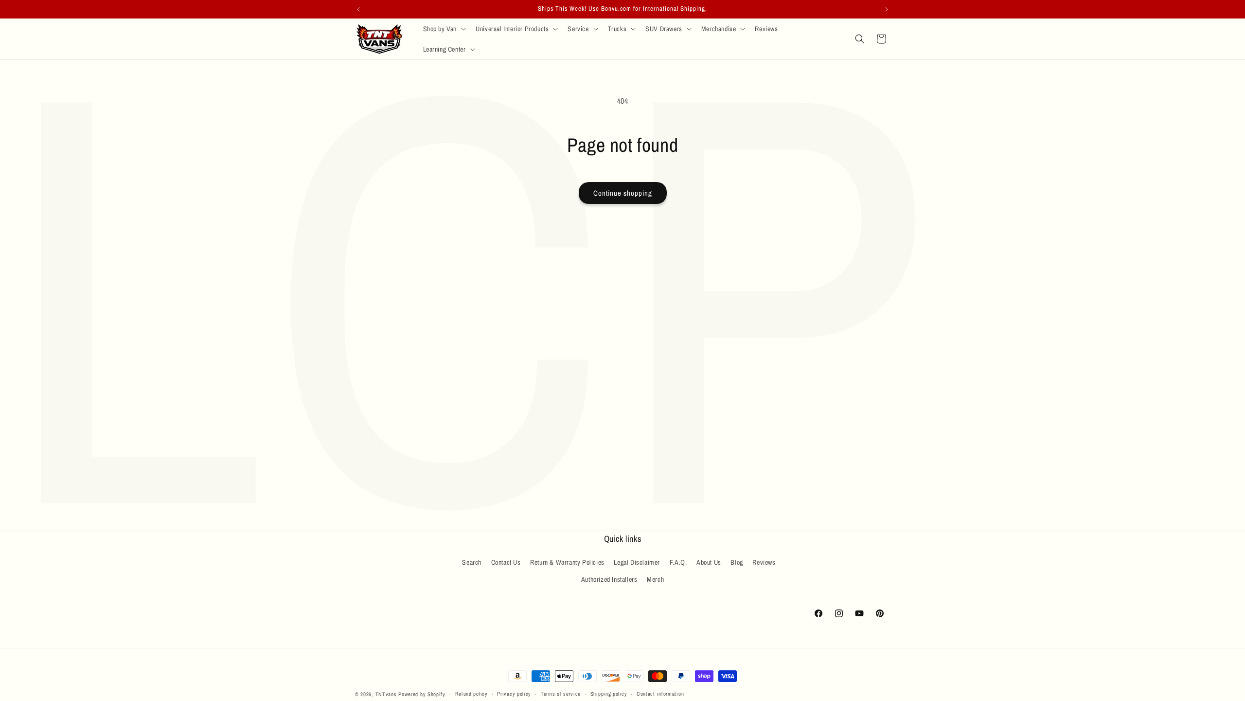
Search (471, 562)
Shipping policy (608, 693)
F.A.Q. (678, 562)
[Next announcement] (886, 9)
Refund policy (471, 693)
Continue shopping (622, 193)
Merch (655, 579)
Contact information (660, 693)
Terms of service (561, 693)
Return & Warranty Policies (567, 562)
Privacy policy (514, 693)
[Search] (860, 39)
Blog (736, 562)
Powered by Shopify (421, 694)
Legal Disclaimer (637, 562)
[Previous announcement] (358, 9)
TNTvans (386, 694)
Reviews (763, 562)
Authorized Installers (609, 579)
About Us (708, 562)
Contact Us (506, 562)
